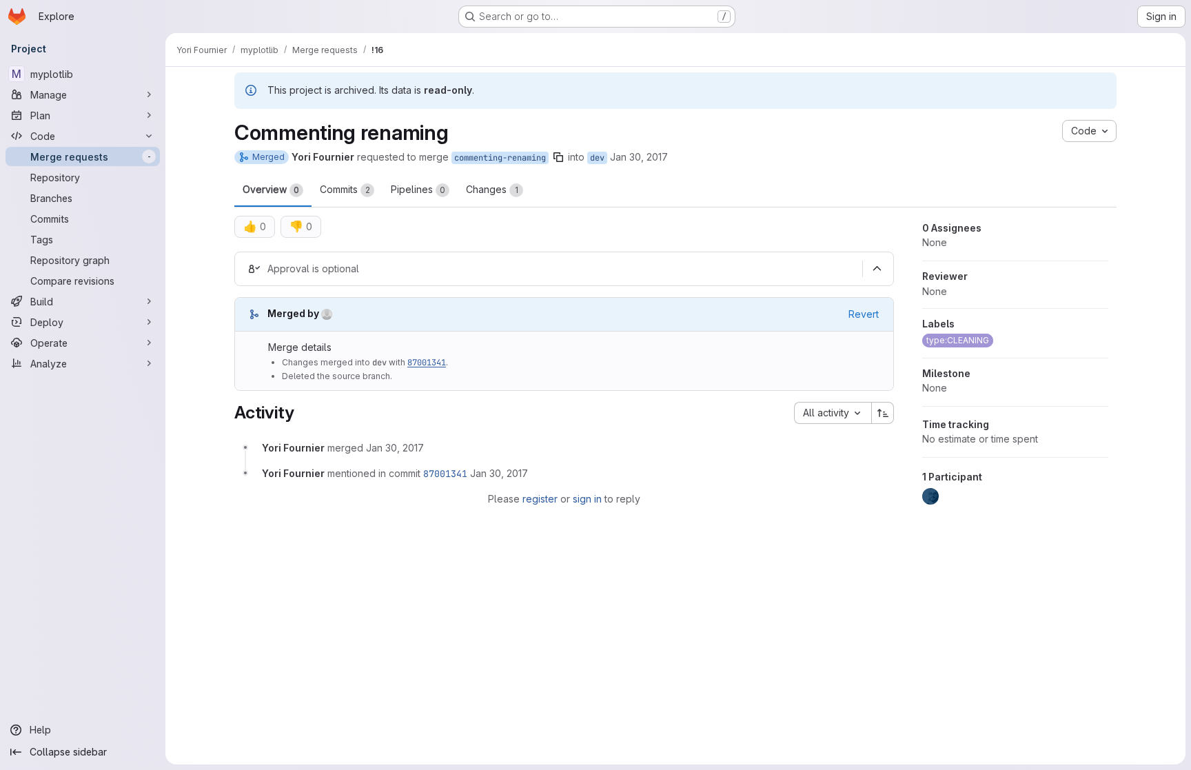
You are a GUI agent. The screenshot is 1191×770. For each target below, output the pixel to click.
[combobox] (832, 413)
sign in (587, 499)
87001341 (426, 362)
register (540, 499)
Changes (492, 189)
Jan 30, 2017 (639, 157)
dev (597, 157)
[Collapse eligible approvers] (876, 269)
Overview (271, 189)
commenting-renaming (500, 157)
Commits (345, 189)
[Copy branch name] (558, 157)
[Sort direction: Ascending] (883, 413)
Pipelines (418, 189)
